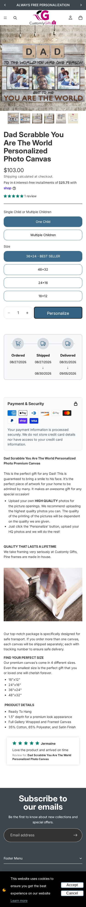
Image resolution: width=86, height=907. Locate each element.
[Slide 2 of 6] (25, 118)
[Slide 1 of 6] (13, 118)
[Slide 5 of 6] (61, 118)
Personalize (58, 313)
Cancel (72, 893)
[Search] (15, 18)
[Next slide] (81, 5)
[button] (43, 751)
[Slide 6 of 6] (73, 118)
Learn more (19, 900)
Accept (72, 885)
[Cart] (80, 18)
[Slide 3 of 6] (37, 118)
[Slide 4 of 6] (49, 118)
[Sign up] (75, 835)
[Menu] (5, 18)
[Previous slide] (5, 5)
